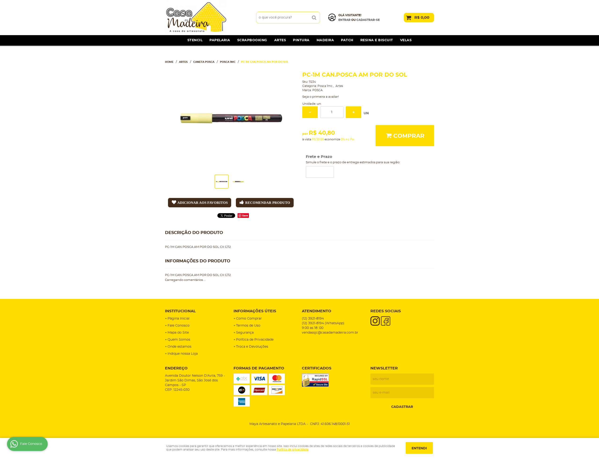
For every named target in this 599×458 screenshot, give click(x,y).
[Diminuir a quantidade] (310, 112)
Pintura (301, 40)
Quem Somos (179, 339)
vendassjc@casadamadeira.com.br (330, 332)
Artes (280, 40)
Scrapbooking (252, 40)
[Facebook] (385, 321)
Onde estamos (179, 346)
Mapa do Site (178, 332)
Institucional (180, 311)
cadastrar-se (368, 20)
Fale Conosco (179, 325)
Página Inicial (179, 318)
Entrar (344, 20)
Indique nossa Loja (183, 353)
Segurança (245, 332)
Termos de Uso (248, 325)
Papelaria (219, 40)
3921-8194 (313, 318)
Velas (406, 40)
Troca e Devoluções (252, 346)
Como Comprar (249, 318)
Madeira (325, 40)
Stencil (195, 40)
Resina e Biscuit (376, 40)
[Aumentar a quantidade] (353, 112)
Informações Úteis (255, 311)
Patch (347, 40)
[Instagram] (375, 321)
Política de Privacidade (255, 339)
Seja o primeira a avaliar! (320, 96)
